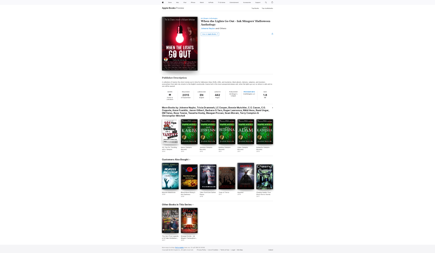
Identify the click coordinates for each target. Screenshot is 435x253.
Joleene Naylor (208, 28)
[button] (266, 2)
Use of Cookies (213, 250)
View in (209, 34)
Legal (233, 250)
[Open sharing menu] (272, 34)
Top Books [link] (255, 8)
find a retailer (179, 247)
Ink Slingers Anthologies (209, 18)
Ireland (270, 250)
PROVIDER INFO (249, 92)
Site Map (240, 250)
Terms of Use (224, 250)
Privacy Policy (201, 250)
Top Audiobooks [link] (267, 8)
